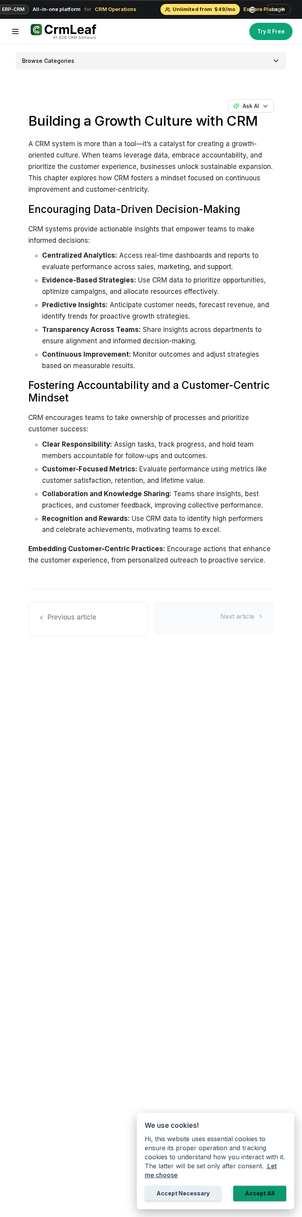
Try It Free (271, 31)
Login (278, 9)
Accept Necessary (183, 1193)
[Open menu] (15, 31)
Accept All (259, 1193)
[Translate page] (255, 9)
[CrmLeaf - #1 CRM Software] (63, 31)
